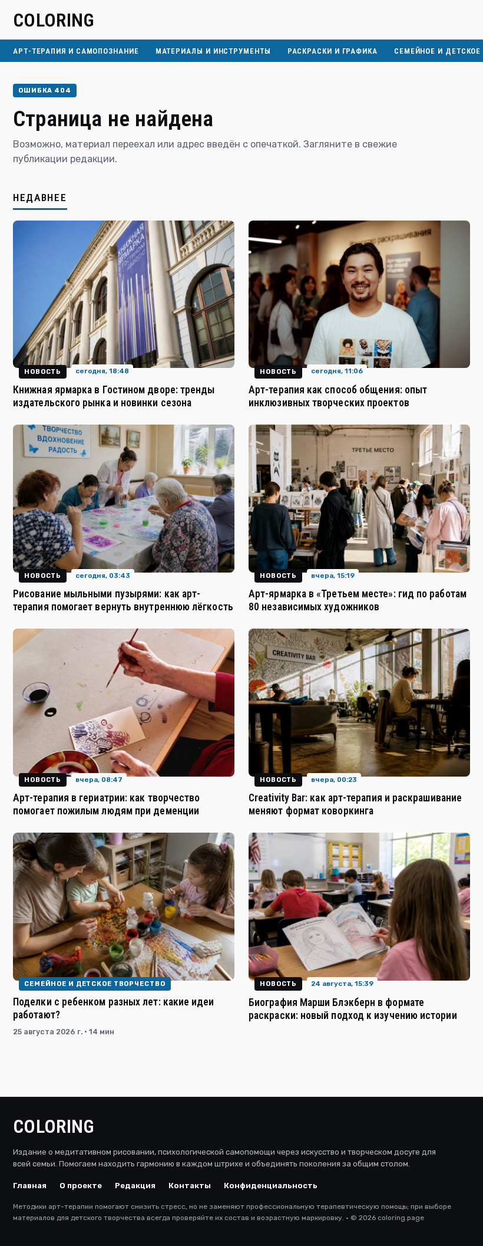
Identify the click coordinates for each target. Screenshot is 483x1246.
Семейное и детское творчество (95, 984)
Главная (30, 1185)
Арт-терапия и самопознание (76, 51)
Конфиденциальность (270, 1185)
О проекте (80, 1185)
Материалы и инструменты (213, 51)
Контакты (189, 1185)
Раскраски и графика (332, 51)
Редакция (135, 1185)
